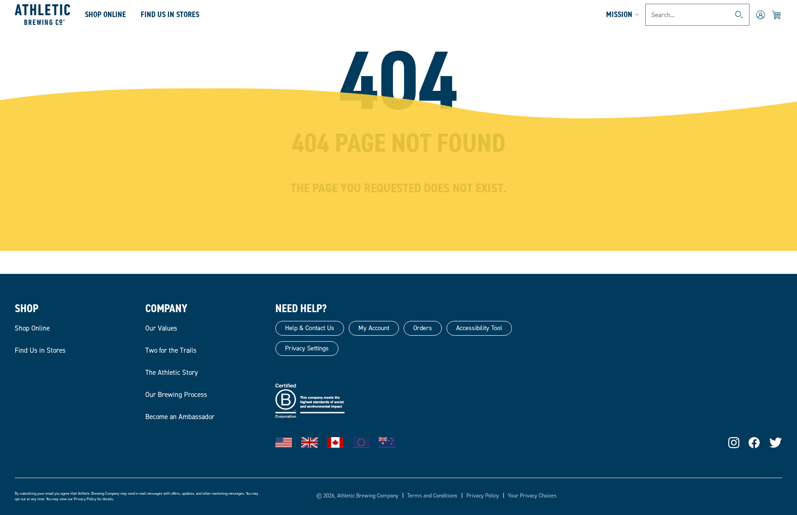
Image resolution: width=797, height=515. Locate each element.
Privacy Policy (85, 499)
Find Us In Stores (170, 14)
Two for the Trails (170, 350)
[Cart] (777, 14)
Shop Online (105, 14)
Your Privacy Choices (532, 495)
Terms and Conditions (432, 495)
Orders (422, 328)
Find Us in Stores (40, 350)
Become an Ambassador (179, 416)
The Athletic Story (171, 372)
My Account (373, 328)
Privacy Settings (307, 348)
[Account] (760, 14)
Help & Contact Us (309, 328)
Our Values (161, 328)
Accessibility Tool (479, 328)
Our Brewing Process (176, 394)
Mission (619, 14)
